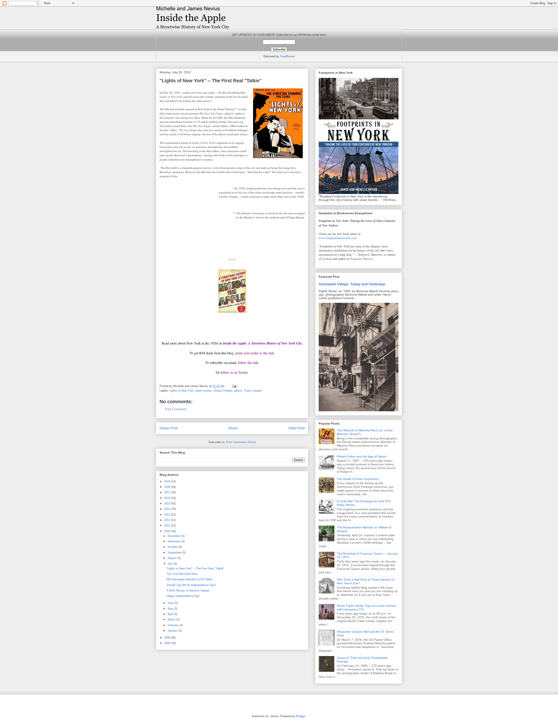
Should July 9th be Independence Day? (191, 585)
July (171, 563)
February (174, 625)
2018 (167, 486)
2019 (167, 481)
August (172, 558)
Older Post (296, 428)
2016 (167, 498)
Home (233, 428)
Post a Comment (175, 409)
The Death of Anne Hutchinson (358, 479)
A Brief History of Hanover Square (188, 590)
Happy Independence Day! (183, 596)
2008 (167, 643)
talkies (238, 390)
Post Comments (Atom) (241, 442)
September (175, 552)
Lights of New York (181, 390)
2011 (167, 525)
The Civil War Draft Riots (182, 574)
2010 (167, 531)
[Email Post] (234, 386)
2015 (167, 503)
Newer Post (169, 428)
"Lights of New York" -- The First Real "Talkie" (195, 568)
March (172, 619)
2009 (167, 637)
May (171, 608)
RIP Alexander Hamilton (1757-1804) (189, 579)
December (174, 536)
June (171, 603)
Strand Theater (223, 390)
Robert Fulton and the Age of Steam (361, 456)
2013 (167, 514)
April (171, 614)
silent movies (203, 390)
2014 (167, 509)
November (174, 541)
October (173, 546)
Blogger (300, 716)
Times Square (253, 390)
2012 (167, 520)
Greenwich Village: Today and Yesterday (352, 284)
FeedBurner (287, 56)
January (173, 630)
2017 (167, 492)
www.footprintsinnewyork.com (338, 238)
